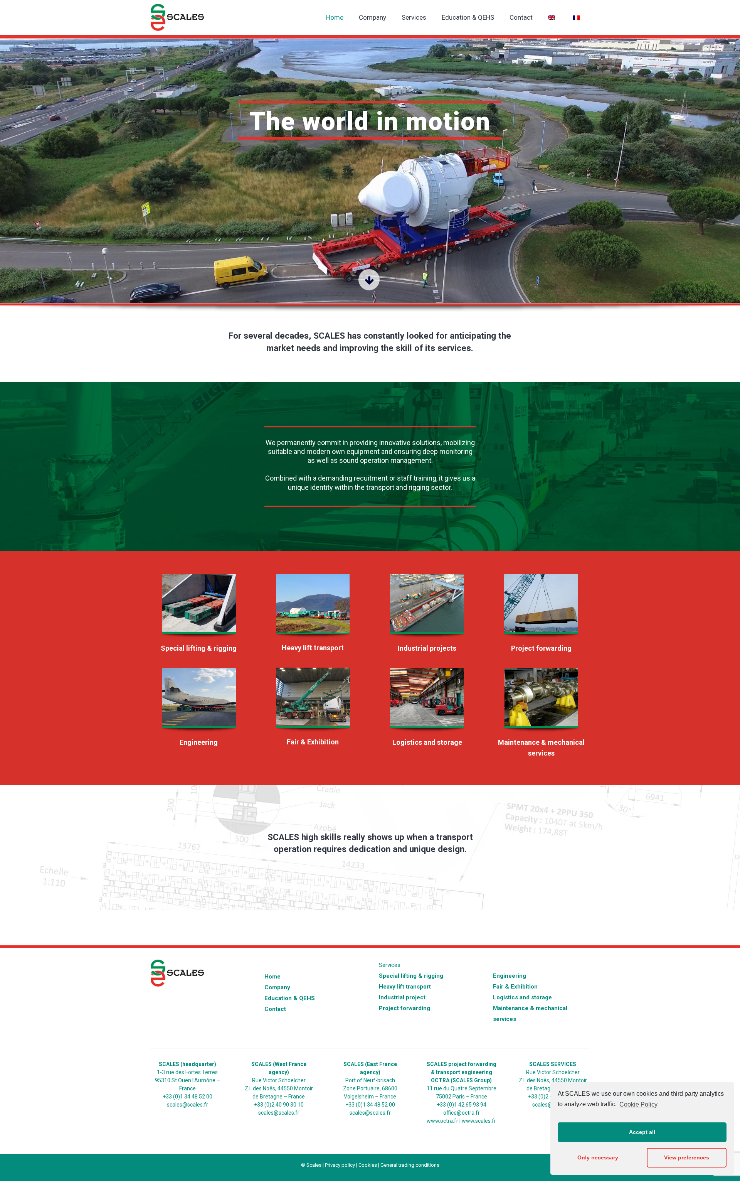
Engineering (199, 742)
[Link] (198, 607)
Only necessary (597, 1157)
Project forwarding (541, 648)
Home (272, 976)
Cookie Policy (638, 1104)
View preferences (686, 1157)
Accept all (642, 1132)
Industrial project (402, 997)
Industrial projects (427, 648)
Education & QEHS (289, 998)
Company (277, 987)
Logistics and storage (427, 742)
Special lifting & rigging (199, 648)
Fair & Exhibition (313, 742)
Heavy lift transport (313, 648)
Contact (275, 1009)
